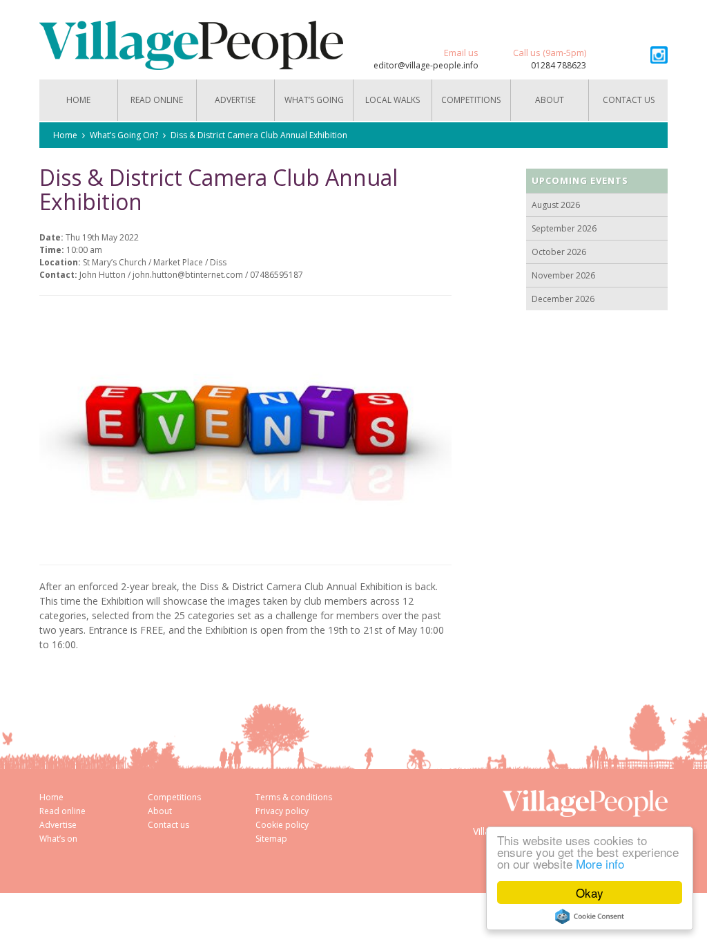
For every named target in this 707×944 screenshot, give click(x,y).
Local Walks (392, 100)
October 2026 (559, 252)
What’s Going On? (314, 107)
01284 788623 (558, 65)
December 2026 (563, 299)
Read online (62, 811)
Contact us (629, 100)
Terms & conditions (293, 797)
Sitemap (271, 838)
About (549, 100)
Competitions (471, 100)
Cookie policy (282, 825)
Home (78, 100)
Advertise (235, 100)
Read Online (156, 100)
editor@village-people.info (426, 65)
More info (600, 863)
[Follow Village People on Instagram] (659, 55)
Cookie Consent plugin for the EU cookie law (589, 916)
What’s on (58, 838)
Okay (589, 892)
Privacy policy (282, 811)
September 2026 (564, 228)
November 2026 (563, 275)
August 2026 (556, 205)
